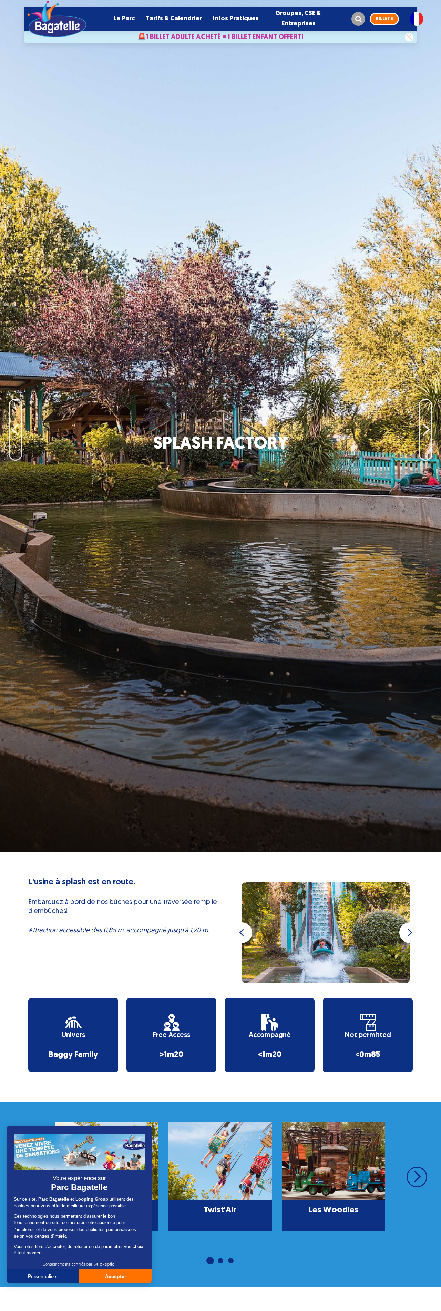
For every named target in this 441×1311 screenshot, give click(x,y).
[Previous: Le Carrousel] (15, 409)
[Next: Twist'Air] (425, 409)
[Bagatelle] (57, 19)
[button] (124, 19)
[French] (416, 19)
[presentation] (242, 932)
